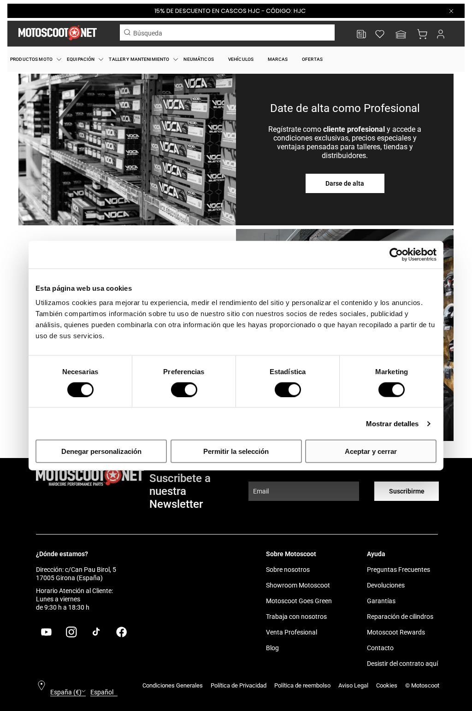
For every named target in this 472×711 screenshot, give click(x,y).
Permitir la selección (236, 451)
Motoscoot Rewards (396, 632)
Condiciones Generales (172, 685)
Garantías (381, 601)
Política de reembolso (302, 685)
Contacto (380, 648)
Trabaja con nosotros (296, 616)
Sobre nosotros (288, 569)
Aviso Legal (353, 685)
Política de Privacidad (238, 685)
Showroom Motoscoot (298, 585)
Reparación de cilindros (400, 616)
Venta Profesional (291, 632)
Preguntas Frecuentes (398, 569)
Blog (272, 648)
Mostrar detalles (392, 423)
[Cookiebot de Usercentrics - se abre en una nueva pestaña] (396, 254)
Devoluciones (386, 585)
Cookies (386, 685)
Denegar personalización (101, 451)
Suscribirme (407, 491)
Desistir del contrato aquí (402, 663)
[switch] (184, 389)
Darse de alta (344, 183)
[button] (401, 35)
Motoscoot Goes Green (299, 601)
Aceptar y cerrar (371, 451)
